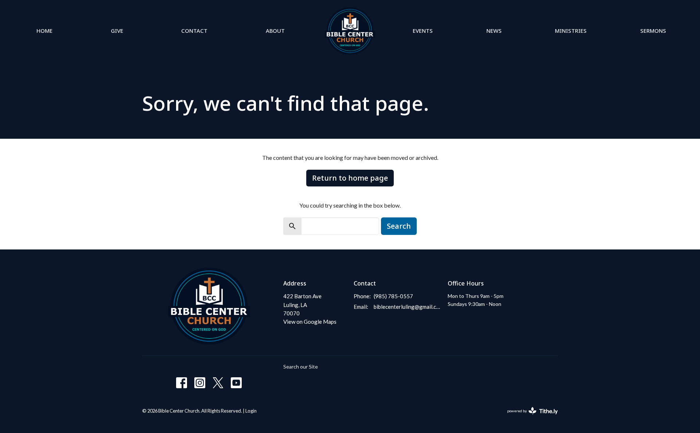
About (275, 30)
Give (117, 30)
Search (399, 226)
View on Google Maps (310, 321)
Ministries (571, 30)
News (494, 30)
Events (423, 30)
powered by (529, 417)
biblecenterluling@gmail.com (407, 306)
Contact (194, 30)
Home (44, 30)
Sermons (653, 30)
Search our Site (300, 366)
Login (251, 411)
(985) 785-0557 (393, 296)
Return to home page (350, 178)
